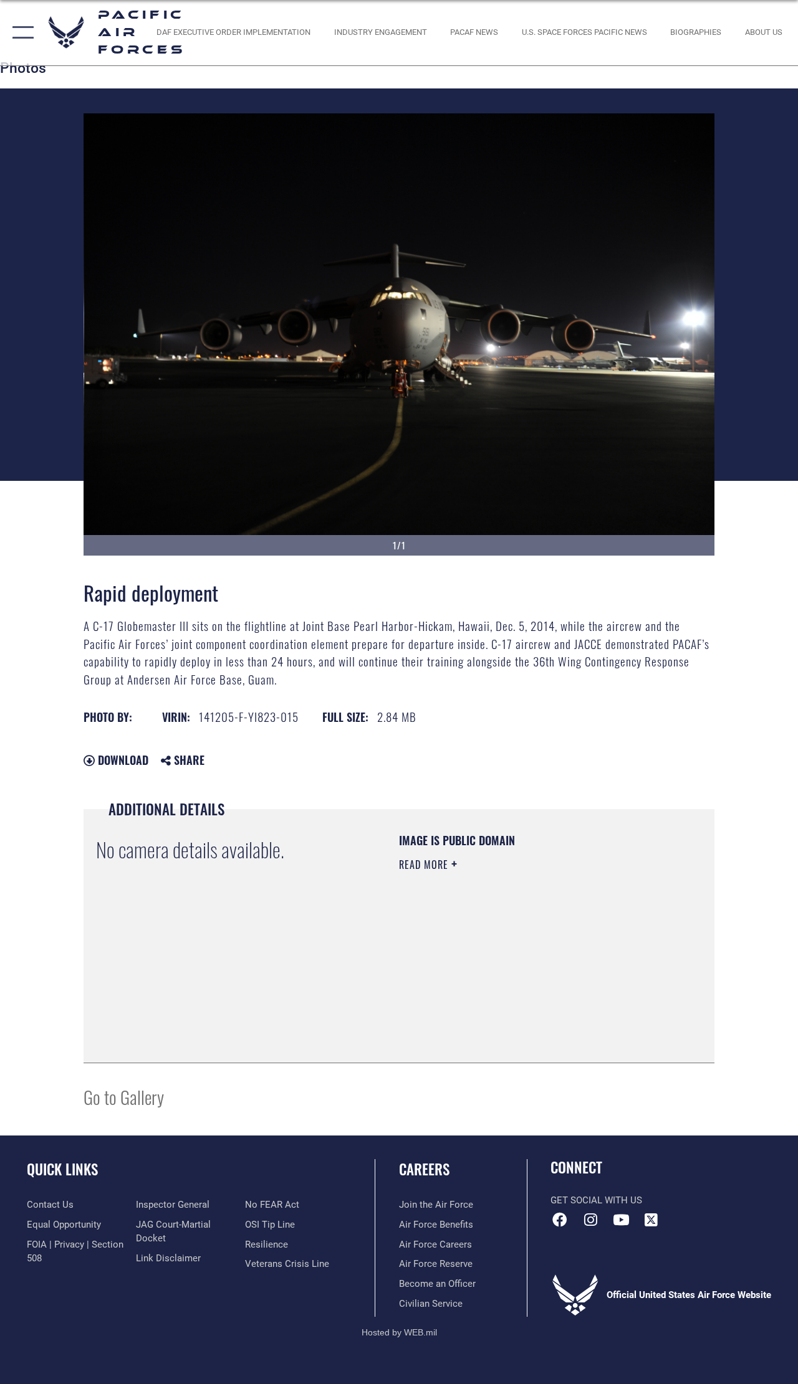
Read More (425, 864)
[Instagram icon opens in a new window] (590, 1219)
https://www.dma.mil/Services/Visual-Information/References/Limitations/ (510, 969)
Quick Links (62, 1169)
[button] (20, 32)
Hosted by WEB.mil (399, 1332)
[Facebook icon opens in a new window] (559, 1219)
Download (121, 760)
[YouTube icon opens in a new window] (621, 1219)
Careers (424, 1169)
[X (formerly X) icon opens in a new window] (651, 1219)
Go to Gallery (124, 1096)
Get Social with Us (596, 1200)
